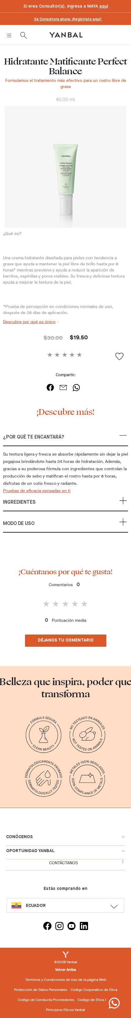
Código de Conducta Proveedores (46, 999)
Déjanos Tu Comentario (66, 640)
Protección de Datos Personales (40, 989)
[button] (65, 440)
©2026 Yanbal (65, 962)
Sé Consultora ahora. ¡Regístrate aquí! (68, 19)
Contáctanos (63, 863)
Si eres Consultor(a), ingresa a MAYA (65, 6)
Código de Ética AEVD (96, 999)
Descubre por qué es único (29, 322)
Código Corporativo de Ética (94, 989)
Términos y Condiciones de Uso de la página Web (65, 979)
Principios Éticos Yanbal (65, 1009)
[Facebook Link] (47, 927)
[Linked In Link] (84, 927)
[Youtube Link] (71, 927)
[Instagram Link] (59, 927)
